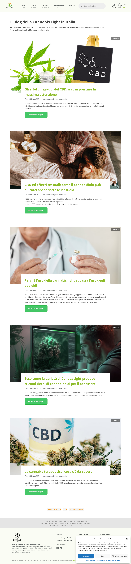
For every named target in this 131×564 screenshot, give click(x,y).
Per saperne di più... (36, 115)
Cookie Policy (90, 560)
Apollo (74, 560)
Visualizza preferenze (119, 556)
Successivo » (78, 509)
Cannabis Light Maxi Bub (64, 538)
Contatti (72, 5)
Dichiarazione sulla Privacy (105, 560)
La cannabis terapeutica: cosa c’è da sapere (58, 471)
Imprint (117, 560)
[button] (127, 539)
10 (70, 509)
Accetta (86, 556)
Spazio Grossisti (45, 6)
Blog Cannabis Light (59, 6)
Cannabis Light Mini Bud (64, 540)
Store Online (33, 6)
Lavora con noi (61, 544)
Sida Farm (23, 6)
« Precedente (53, 509)
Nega (102, 556)
